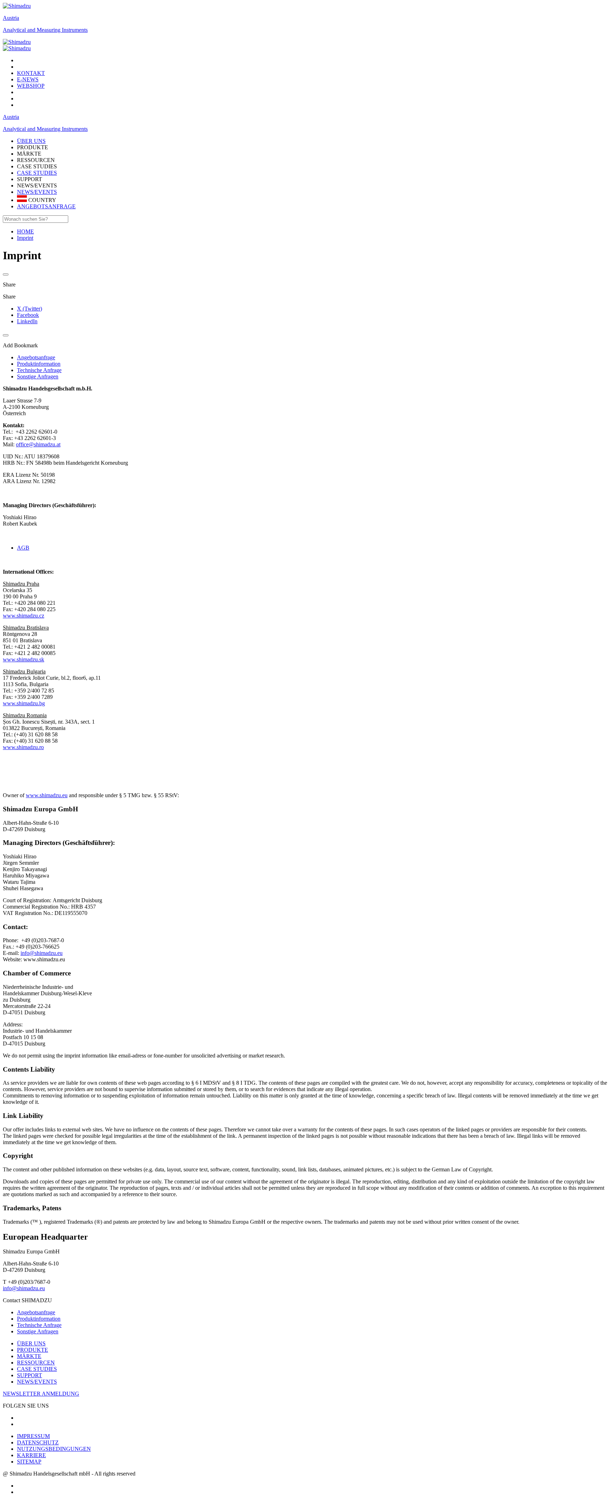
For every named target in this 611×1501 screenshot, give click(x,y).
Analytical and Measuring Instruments (45, 30)
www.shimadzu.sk (23, 659)
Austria (11, 18)
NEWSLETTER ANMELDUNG (41, 1394)
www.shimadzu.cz (23, 616)
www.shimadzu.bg (24, 703)
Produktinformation (38, 1319)
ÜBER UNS (31, 1343)
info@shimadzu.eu (42, 953)
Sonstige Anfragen (37, 1331)
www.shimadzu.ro (23, 747)
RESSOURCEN (36, 1363)
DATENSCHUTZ (38, 1442)
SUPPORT (29, 1375)
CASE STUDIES (37, 173)
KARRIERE (31, 1455)
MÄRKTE (29, 1356)
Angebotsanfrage (36, 1312)
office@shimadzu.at (38, 444)
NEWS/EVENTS (37, 192)
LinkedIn (27, 321)
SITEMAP (29, 1462)
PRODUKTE (32, 1350)
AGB (23, 548)
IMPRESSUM (33, 1436)
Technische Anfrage (39, 1325)
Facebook (28, 315)
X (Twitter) (29, 309)
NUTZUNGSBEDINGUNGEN (54, 1449)
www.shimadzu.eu (47, 795)
